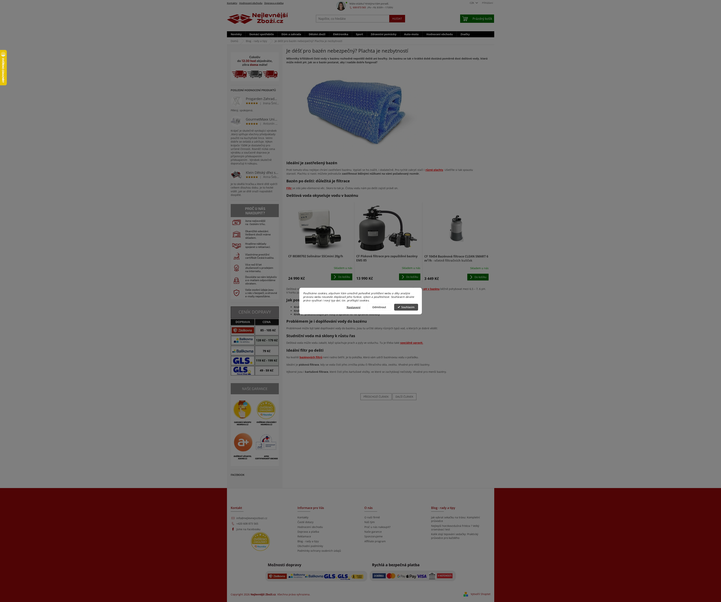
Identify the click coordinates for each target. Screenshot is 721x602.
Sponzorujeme (373, 536)
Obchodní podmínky (310, 546)
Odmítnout (379, 307)
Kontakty (232, 3)
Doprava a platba (273, 3)
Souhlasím (408, 307)
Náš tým (369, 522)
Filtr (289, 188)
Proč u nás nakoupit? (377, 527)
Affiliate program (375, 541)
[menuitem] (236, 34)
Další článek (404, 396)
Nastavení (353, 307)
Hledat (397, 18)
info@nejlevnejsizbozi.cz (251, 518)
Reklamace (304, 536)
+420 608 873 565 (247, 523)
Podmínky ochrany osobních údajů (319, 550)
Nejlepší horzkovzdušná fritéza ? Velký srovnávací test (455, 527)
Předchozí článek (376, 396)
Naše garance (373, 531)
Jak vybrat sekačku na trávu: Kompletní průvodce (455, 519)
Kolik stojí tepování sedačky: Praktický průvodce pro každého (454, 535)
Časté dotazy (305, 522)
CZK (472, 3)
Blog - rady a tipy (308, 541)
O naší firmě (372, 517)
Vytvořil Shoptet (480, 594)
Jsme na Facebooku (248, 529)
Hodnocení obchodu (250, 3)
